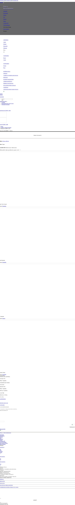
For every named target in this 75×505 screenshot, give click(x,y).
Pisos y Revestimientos (5, 432)
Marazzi (1, 439)
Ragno (1, 440)
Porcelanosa (2, 435)
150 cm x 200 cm (5, 141)
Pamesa (3, 318)
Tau (0, 437)
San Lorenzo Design (4, 443)
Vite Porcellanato (3, 442)
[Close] (0, 498)
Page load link (2, 429)
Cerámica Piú (2, 441)
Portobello (4, 206)
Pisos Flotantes (3, 444)
